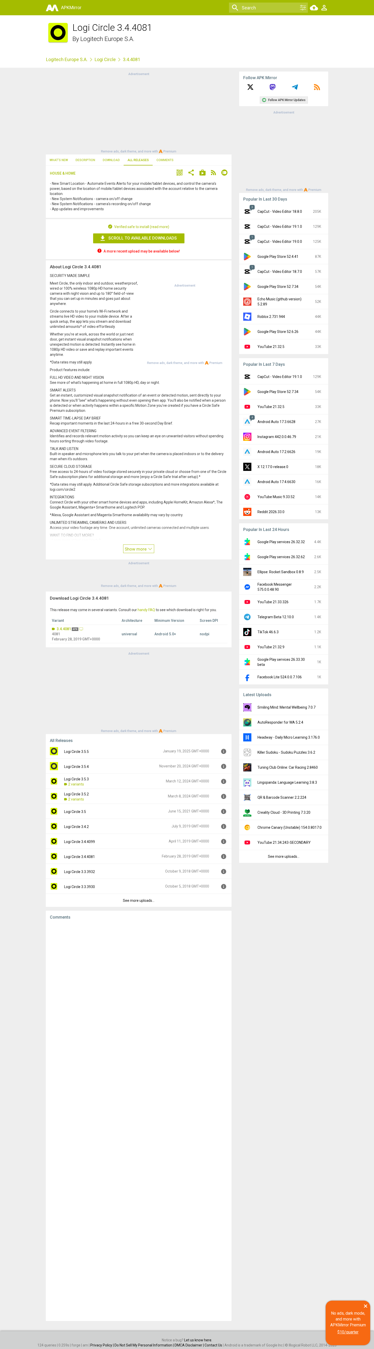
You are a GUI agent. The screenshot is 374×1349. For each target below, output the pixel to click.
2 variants (76, 784)
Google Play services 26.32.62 (281, 557)
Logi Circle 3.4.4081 (79, 857)
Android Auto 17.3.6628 (276, 422)
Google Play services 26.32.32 (281, 542)
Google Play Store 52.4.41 (277, 257)
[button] (180, 173)
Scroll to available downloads (142, 238)
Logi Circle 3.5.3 (76, 779)
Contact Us (213, 1345)
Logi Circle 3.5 (75, 812)
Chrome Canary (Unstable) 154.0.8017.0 (289, 827)
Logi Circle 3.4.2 (76, 827)
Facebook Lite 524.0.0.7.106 (279, 677)
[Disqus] (138, 1120)
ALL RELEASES (138, 160)
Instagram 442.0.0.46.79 (276, 437)
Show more (136, 549)
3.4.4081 (64, 629)
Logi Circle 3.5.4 (76, 767)
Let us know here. (198, 1340)
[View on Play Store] (202, 173)
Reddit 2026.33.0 (270, 512)
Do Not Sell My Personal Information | (144, 1345)
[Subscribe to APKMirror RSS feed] (317, 89)
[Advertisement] (138, 112)
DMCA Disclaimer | (190, 1345)
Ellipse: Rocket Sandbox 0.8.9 (280, 572)
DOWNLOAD (111, 160)
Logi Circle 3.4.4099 (79, 842)
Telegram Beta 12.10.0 (275, 617)
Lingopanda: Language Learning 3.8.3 (287, 782)
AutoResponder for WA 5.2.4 (280, 722)
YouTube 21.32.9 (270, 647)
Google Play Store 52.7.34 (277, 287)
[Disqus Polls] (139, 988)
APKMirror (71, 7)
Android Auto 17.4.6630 (276, 482)
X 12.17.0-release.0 (272, 467)
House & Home (63, 173)
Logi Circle (105, 59)
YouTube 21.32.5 (270, 347)
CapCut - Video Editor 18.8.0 (279, 211)
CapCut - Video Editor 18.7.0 (279, 272)
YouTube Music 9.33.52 (276, 497)
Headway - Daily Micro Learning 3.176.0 (288, 737)
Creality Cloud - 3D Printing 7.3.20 (283, 812)
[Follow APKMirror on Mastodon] (272, 89)
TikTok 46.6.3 (268, 632)
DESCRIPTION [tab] (85, 160)
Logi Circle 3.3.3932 (79, 872)
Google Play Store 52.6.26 (277, 332)
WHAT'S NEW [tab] (59, 160)
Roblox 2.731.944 (271, 317)
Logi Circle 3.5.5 (76, 752)
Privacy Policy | (102, 1345)
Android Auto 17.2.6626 (276, 452)
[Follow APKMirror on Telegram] (295, 89)
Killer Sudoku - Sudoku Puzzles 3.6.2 (286, 752)
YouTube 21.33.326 (273, 602)
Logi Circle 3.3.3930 (79, 887)
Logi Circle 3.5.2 (76, 794)
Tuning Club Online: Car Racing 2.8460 (287, 767)
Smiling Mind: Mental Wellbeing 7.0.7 (286, 707)
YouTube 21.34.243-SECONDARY (284, 842)
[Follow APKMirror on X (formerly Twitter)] (250, 89)
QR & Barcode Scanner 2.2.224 (281, 797)
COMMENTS (165, 160)
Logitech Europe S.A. (107, 39)
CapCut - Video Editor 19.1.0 (279, 226)
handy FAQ (146, 610)
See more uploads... (138, 900)
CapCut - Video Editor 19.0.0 (279, 242)
